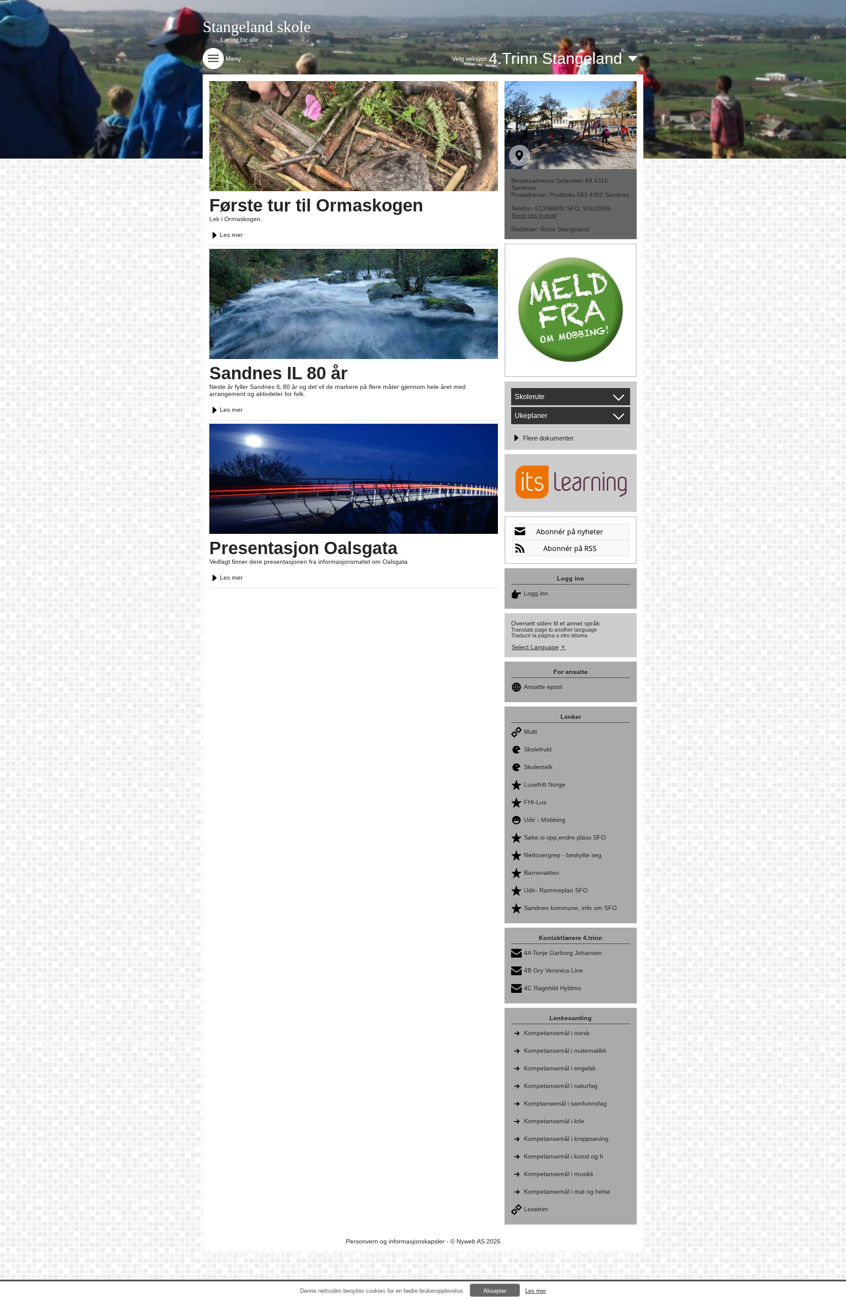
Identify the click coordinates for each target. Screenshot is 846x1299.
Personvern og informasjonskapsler (395, 1241)
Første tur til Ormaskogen (316, 205)
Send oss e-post (534, 215)
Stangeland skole (257, 27)
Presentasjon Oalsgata (303, 548)
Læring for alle (239, 40)
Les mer (231, 234)
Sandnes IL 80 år (278, 373)
